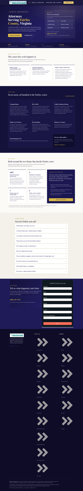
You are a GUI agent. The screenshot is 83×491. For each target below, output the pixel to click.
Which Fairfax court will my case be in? (41, 226)
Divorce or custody (66, 24)
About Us (34, 2)
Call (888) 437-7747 (28, 35)
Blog (54, 2)
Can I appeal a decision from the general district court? (41, 236)
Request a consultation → (59, 144)
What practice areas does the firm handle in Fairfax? (41, 241)
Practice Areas (40, 2)
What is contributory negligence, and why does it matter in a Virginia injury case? (41, 256)
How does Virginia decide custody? (41, 251)
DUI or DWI (66, 21)
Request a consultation (15, 35)
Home (29, 2)
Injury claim (53, 27)
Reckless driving (53, 24)
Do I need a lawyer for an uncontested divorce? (41, 261)
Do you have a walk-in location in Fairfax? (41, 271)
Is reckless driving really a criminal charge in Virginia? (41, 231)
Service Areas (49, 2)
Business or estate (66, 27)
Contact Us (58, 2)
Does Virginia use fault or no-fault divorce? (41, 246)
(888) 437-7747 (52, 33)
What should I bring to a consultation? (41, 266)
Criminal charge (53, 21)
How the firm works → (70, 96)
